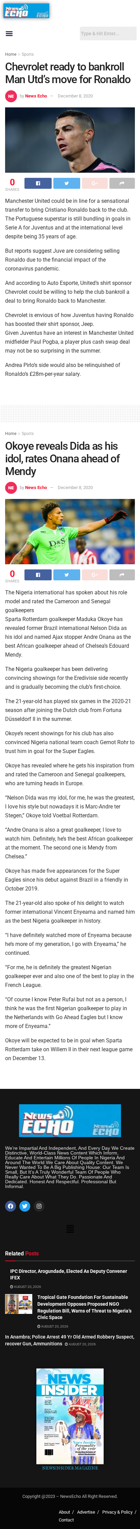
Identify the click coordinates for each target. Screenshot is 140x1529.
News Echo (36, 95)
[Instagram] (39, 1206)
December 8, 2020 (75, 95)
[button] (9, 33)
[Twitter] (24, 1206)
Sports (28, 54)
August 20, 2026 (27, 1287)
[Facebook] (10, 1206)
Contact (66, 1520)
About (64, 1512)
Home (10, 54)
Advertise (86, 1512)
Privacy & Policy (117, 1512)
